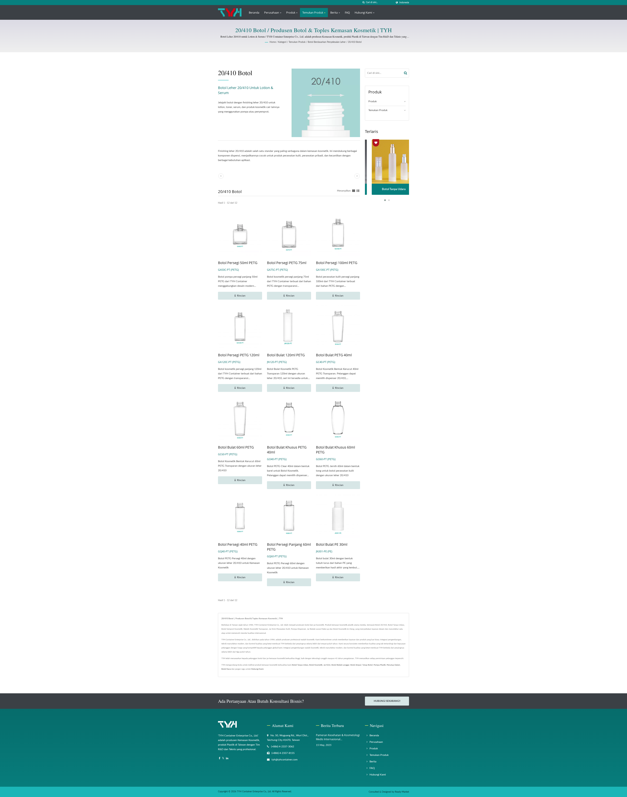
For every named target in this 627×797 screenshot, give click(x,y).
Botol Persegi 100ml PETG (336, 262)
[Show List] (358, 191)
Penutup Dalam (393, 665)
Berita (334, 12)
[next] (357, 176)
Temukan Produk (313, 12)
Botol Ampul (355, 665)
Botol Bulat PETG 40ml (334, 355)
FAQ (347, 12)
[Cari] (363, 2)
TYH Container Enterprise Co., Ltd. (254, 791)
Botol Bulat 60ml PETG (236, 447)
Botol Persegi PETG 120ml (238, 355)
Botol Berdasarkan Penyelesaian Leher (327, 42)
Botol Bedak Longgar (340, 665)
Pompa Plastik (380, 665)
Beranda (254, 12)
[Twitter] (223, 758)
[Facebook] (219, 758)
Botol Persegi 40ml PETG (237, 544)
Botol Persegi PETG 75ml (286, 262)
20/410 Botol (355, 42)
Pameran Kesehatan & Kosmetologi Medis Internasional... (338, 737)
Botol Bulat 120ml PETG (286, 355)
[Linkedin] (227, 758)
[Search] (405, 73)
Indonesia (404, 2)
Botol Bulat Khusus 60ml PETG (335, 449)
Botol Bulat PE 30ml (331, 544)
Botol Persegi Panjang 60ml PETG (289, 547)
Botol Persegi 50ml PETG (237, 262)
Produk (291, 12)
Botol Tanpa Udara (300, 665)
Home (273, 42)
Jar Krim (326, 665)
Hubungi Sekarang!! (387, 701)
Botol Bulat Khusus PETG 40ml (286, 449)
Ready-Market (402, 792)
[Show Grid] (354, 191)
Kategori (282, 42)
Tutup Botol (367, 665)
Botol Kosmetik (315, 665)
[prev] (221, 176)
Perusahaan (272, 12)
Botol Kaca (226, 669)
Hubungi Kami (364, 12)
